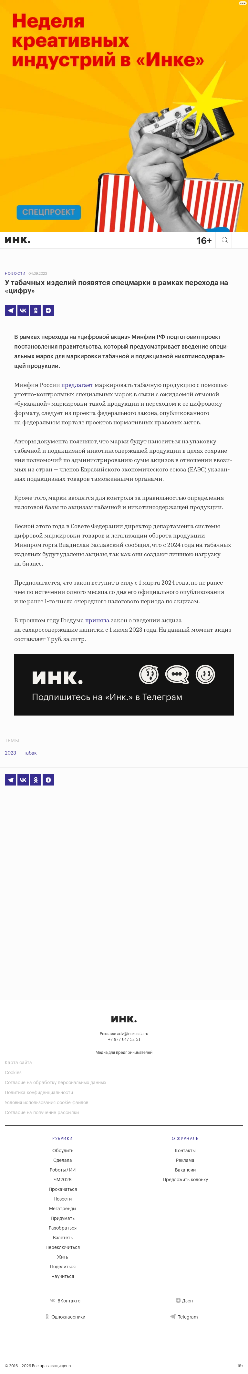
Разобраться (63, 1228)
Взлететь (63, 1238)
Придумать (63, 1218)
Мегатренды (62, 1209)
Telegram (187, 1317)
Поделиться (63, 1267)
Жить (62, 1257)
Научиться (62, 1276)
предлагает (77, 385)
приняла (97, 621)
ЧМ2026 (63, 1180)
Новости (15, 273)
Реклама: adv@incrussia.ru (124, 1034)
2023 (10, 753)
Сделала (62, 1160)
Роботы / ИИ (63, 1170)
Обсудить (62, 1151)
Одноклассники (67, 1317)
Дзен (187, 1301)
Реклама (185, 1160)
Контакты (185, 1151)
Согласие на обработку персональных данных (55, 1083)
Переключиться (63, 1247)
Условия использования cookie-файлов (46, 1103)
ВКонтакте (68, 1301)
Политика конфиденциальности (39, 1093)
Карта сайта (18, 1063)
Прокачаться (63, 1189)
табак (30, 753)
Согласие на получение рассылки (42, 1113)
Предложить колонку (185, 1180)
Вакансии (185, 1170)
